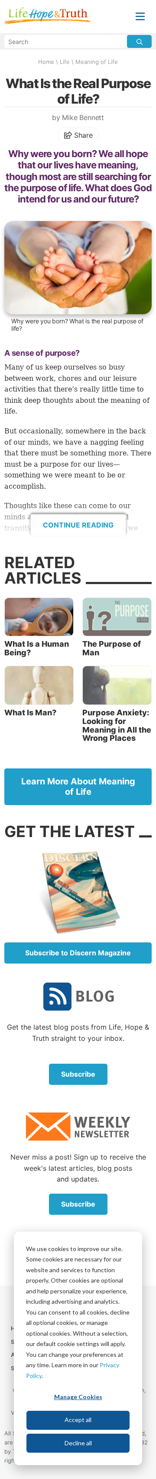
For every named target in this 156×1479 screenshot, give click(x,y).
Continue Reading (78, 525)
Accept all (78, 1419)
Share (82, 135)
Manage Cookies (78, 1396)
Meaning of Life (96, 61)
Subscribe (78, 1074)
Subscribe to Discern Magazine (78, 952)
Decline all (78, 1443)
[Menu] (140, 16)
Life (65, 61)
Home (46, 61)
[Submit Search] (139, 41)
